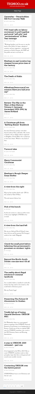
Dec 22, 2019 (8, 239)
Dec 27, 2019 (8, 98)
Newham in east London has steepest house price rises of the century (17, 63)
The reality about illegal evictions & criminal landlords (15, 274)
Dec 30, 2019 (8, 56)
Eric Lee (8, 114)
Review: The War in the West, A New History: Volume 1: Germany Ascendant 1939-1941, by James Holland (15, 107)
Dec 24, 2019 (8, 181)
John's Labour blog (10, 21)
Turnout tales (10, 149)
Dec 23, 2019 (8, 202)
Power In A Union (10, 303)
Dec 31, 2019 (8, 25)
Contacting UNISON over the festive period (16, 366)
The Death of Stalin (13, 76)
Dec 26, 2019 (8, 144)
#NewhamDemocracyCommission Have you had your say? (17, 89)
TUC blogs (8, 250)
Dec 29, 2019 (8, 71)
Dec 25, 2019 (8, 168)
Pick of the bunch (12, 207)
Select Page (17, 11)
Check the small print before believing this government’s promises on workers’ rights (17, 246)
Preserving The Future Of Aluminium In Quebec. (16, 300)
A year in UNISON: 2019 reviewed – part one (15, 344)
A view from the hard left (15, 225)
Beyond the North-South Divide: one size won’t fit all (17, 260)
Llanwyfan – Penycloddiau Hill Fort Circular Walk (16, 17)
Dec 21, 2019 (8, 294)
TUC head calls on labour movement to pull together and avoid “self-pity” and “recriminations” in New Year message (16, 34)
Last (22, 386)
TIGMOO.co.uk (17, 4)
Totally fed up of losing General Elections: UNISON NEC (16, 314)
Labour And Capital (10, 151)
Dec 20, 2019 (8, 307)
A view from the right (14, 186)
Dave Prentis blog (10, 347)
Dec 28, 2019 (8, 82)
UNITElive (8, 209)
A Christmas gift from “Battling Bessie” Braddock (16, 123)
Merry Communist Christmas (13, 161)
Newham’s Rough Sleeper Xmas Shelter (16, 174)
